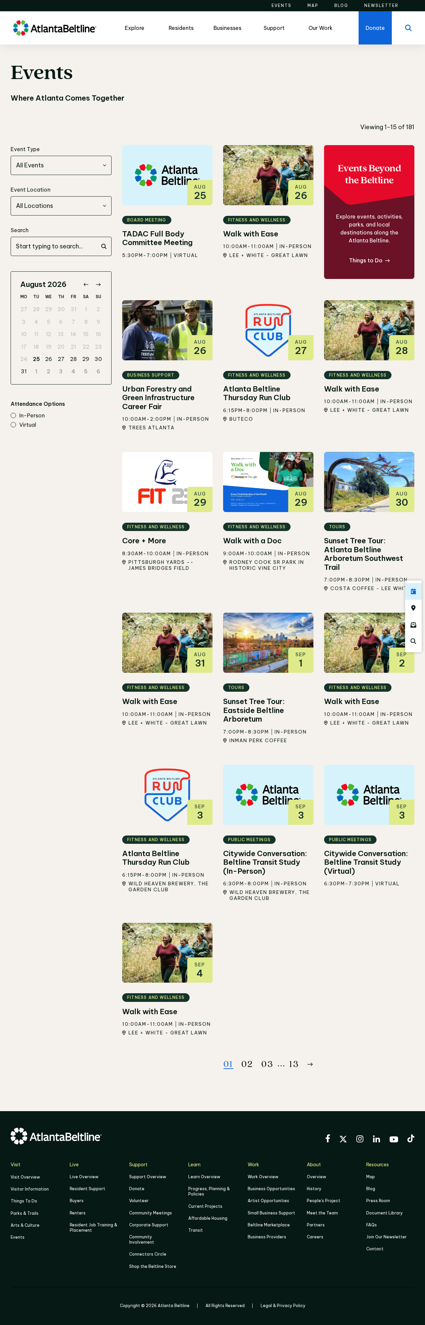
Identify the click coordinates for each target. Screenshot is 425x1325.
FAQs (371, 1224)
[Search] (408, 27)
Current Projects (205, 1206)
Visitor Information (30, 1189)
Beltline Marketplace (269, 1224)
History (314, 1188)
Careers (315, 1236)
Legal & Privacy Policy (283, 1305)
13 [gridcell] (61, 334)
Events (18, 1237)
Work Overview (263, 1176)
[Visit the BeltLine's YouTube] (393, 1140)
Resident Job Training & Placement (93, 1227)
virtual (27, 425)
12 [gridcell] (48, 334)
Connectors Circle (147, 1254)
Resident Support (87, 1188)
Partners (316, 1224)
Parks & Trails (25, 1213)
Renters (78, 1212)
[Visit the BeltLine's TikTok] (410, 1139)
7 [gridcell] (73, 321)
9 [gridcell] (98, 321)
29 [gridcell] (48, 309)
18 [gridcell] (36, 346)
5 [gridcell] (48, 321)
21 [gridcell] (73, 346)
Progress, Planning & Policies (209, 1191)
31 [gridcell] (73, 309)
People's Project (323, 1200)
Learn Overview (204, 1176)
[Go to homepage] (54, 28)
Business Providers (267, 1236)
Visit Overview (25, 1177)
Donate (136, 1188)
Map (370, 1176)
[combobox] (61, 165)
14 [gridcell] (73, 334)
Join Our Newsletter (386, 1236)
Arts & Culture (25, 1225)
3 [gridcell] (24, 321)
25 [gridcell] (36, 359)
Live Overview (84, 1176)
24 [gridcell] (24, 359)
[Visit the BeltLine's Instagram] (360, 1139)
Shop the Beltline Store (152, 1266)
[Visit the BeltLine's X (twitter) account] (343, 1140)
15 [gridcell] (86, 334)
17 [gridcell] (24, 346)
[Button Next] (310, 1064)
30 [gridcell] (61, 309)
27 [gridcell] (24, 309)
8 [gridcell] (86, 321)
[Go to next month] (98, 284)
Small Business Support (271, 1212)
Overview (316, 1176)
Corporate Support (148, 1224)
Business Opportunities (271, 1188)
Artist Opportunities (268, 1200)
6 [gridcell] (61, 321)
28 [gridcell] (36, 309)
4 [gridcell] (36, 321)
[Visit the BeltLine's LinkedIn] (376, 1139)
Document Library (384, 1212)
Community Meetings (150, 1212)
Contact (374, 1248)
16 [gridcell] (98, 334)
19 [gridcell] (48, 346)
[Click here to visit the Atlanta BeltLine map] (413, 608)
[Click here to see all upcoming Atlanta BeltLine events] (413, 591)
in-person (32, 416)
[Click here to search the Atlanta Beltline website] (413, 641)
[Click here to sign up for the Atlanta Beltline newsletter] (413, 624)
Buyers (77, 1200)
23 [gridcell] (98, 346)
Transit (195, 1230)
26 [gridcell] (48, 359)
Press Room (378, 1200)
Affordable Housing (207, 1218)
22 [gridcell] (86, 346)
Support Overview (147, 1176)
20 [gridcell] (60, 346)
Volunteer (139, 1200)
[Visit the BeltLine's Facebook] (327, 1139)
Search (20, 230)
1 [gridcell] (86, 309)
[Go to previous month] (86, 284)
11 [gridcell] (36, 334)
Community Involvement (141, 1239)
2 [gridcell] (98, 309)
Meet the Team (322, 1212)
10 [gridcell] (24, 334)
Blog (370, 1188)
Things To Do (24, 1200)
